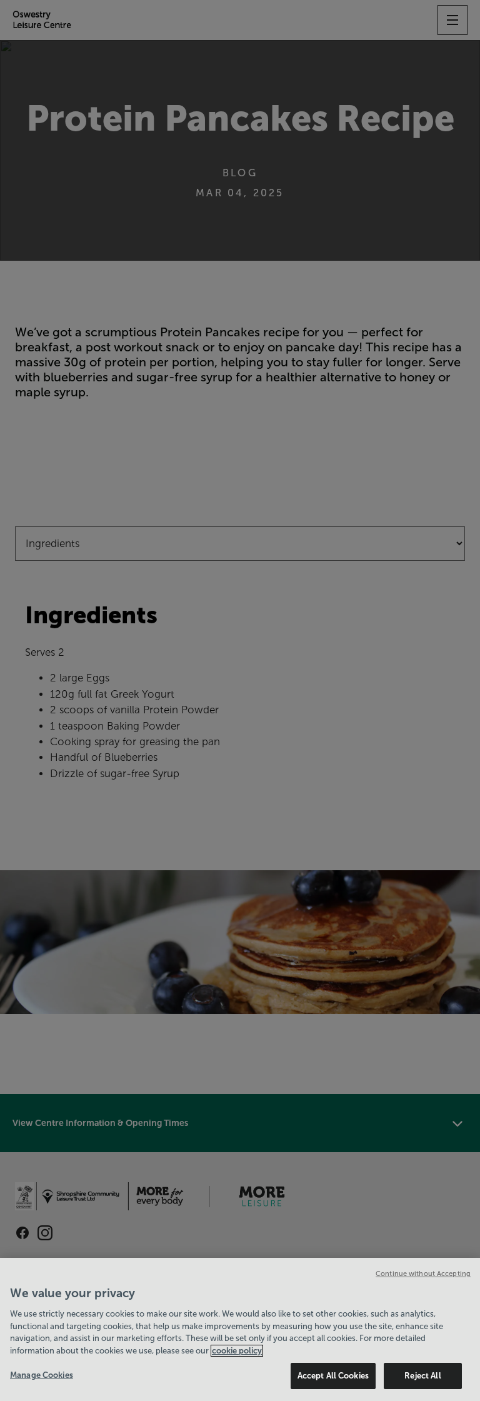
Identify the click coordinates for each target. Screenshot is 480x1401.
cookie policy (237, 1350)
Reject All (422, 1375)
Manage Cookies (41, 1375)
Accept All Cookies (333, 1375)
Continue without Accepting (423, 1273)
